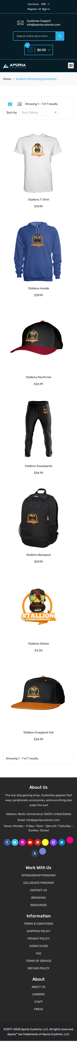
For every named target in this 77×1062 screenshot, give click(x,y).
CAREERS (38, 994)
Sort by (11, 112)
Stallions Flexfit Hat (38, 377)
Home (7, 79)
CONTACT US (38, 890)
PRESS (38, 1009)
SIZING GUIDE (38, 946)
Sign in (46, 9)
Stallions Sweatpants (38, 466)
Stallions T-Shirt (38, 199)
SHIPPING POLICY (39, 931)
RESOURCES (38, 905)
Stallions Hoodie (38, 288)
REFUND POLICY (38, 968)
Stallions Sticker (38, 643)
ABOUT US (38, 987)
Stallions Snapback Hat (38, 732)
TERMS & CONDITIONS (38, 923)
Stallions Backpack (38, 555)
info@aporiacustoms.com (43, 820)
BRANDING (38, 897)
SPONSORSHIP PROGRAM (38, 875)
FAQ (38, 953)
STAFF (38, 1002)
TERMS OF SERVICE (38, 961)
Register (32, 9)
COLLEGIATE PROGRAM (38, 883)
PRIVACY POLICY (39, 938)
